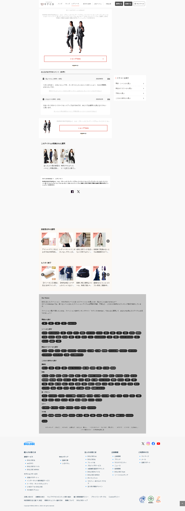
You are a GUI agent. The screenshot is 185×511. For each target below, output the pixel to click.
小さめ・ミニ (67, 379)
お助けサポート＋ (33, 477)
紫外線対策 (45, 379)
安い (60, 388)
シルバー (77, 407)
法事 (58, 341)
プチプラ (66, 388)
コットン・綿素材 (70, 395)
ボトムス (57, 350)
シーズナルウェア (47, 354)
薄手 (134, 379)
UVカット (44, 368)
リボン (132, 395)
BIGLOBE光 (31, 460)
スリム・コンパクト (104, 379)
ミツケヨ (126, 427)
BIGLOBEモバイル (33, 466)
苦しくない (45, 375)
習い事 (65, 337)
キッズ (67, 3)
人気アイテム (98, 4)
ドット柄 (113, 395)
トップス (44, 350)
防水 (58, 368)
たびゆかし (134, 427)
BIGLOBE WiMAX (33, 469)
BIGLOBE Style (120, 472)
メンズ (60, 3)
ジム (91, 337)
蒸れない (58, 375)
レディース (75, 3)
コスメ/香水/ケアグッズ (77, 354)
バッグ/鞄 (97, 350)
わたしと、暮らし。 (82, 427)
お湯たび (72, 427)
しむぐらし (66, 463)
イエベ (117, 384)
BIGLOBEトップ (82, 500)
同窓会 (82, 333)
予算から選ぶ (120, 93)
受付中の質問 (87, 4)
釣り (137, 337)
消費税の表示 (40, 497)
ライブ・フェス (91, 333)
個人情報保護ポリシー (81, 497)
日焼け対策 (53, 379)
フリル (126, 395)
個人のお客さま (30, 452)
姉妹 (93, 415)
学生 (112, 415)
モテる (130, 384)
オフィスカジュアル (54, 333)
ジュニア (44, 415)
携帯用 (113, 379)
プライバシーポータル (98, 497)
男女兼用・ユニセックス (98, 388)
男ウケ (136, 384)
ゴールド (83, 407)
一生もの (53, 388)
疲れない (71, 375)
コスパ (72, 388)
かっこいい (91, 400)
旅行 (106, 333)
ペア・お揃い (80, 388)
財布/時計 (104, 350)
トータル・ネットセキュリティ (37, 484)
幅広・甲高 (58, 384)
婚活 (125, 333)
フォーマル (99, 400)
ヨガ (109, 337)
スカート (64, 350)
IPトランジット (93, 478)
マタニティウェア (58, 354)
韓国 (84, 384)
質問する (119, 4)
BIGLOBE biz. (92, 456)
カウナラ (119, 427)
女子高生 (51, 415)
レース (119, 395)
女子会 (132, 333)
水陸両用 (92, 368)
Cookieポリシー (114, 497)
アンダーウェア (82, 350)
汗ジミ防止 (106, 368)
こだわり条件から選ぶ (123, 98)
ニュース (118, 465)
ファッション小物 (113, 350)
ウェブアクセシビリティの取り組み (59, 497)
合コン (69, 333)
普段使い (84, 400)
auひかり (30, 463)
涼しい (84, 375)
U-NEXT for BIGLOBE (35, 487)
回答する (128, 4)
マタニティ (51, 337)
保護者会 (138, 333)
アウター (51, 350)
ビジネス (44, 333)
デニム (44, 395)
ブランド (118, 459)
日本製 (78, 384)
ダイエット (45, 341)
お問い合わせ (28, 497)
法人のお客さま (90, 452)
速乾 (64, 368)
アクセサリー (123, 350)
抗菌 (99, 368)
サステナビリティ (121, 462)
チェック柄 (97, 395)
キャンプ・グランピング (126, 337)
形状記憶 (113, 368)
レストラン (99, 333)
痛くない (126, 375)
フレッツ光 (91, 462)
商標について (69, 500)
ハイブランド (45, 388)
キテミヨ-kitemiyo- (47, 178)
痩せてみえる (119, 375)
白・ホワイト (45, 407)
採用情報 (118, 469)
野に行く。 (111, 427)
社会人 (105, 415)
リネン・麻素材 (81, 395)
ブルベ (124, 384)
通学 (71, 337)
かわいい (51, 400)
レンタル (104, 384)
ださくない (134, 375)
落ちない (105, 375)
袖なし (65, 384)
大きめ (59, 379)
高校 (113, 333)
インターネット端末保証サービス (38, 480)
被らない (111, 375)
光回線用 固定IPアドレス (96, 469)
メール (143, 459)
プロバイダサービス (94, 465)
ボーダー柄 (90, 395)
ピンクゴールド (91, 407)
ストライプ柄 (105, 395)
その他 (66, 354)
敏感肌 (98, 384)
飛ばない (65, 375)
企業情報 (114, 452)
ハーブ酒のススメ (86, 429)
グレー (62, 407)
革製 (138, 395)
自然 (71, 400)
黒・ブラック (54, 407)
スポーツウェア (132, 350)
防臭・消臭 (86, 368)
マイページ (140, 4)
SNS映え (87, 388)
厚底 (111, 384)
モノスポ (103, 427)
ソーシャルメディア (121, 475)
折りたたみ (121, 379)
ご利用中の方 (143, 452)
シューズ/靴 (91, 350)
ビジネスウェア (72, 350)
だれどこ (57, 427)
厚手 (127, 379)
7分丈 (71, 384)
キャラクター (129, 415)
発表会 (58, 337)
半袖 (44, 384)
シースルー (61, 395)
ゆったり (81, 379)
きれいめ (77, 400)
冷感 (51, 368)
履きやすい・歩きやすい (94, 375)
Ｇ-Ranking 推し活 (98, 429)
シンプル (57, 400)
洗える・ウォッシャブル (74, 368)
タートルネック (53, 395)
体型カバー (91, 384)
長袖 (51, 384)
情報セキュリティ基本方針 (54, 500)
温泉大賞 (65, 460)
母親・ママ (79, 415)
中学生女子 (58, 415)
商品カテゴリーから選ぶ (124, 88)
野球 (116, 337)
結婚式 (52, 341)
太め (75, 379)
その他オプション (33, 490)
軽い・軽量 (94, 379)
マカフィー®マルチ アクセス (97, 482)
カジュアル (64, 400)
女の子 (99, 415)
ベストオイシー (94, 427)
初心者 (65, 415)
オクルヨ (64, 427)
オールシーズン (72, 323)
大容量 (87, 379)
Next (108, 241)
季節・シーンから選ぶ (123, 83)
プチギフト (72, 415)
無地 (44, 400)
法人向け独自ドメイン (95, 486)
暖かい (78, 375)
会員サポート (145, 462)
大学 (119, 333)
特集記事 (108, 4)
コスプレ (44, 421)
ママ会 (44, 337)
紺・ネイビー (69, 407)
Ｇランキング (49, 427)
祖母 (86, 415)
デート (76, 333)
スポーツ (84, 337)
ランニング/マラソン (100, 337)
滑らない (52, 375)
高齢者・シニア (120, 415)
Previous (42, 241)
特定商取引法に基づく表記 (33, 500)
